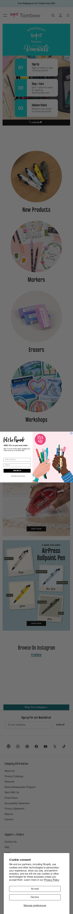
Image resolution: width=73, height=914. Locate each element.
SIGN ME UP (17, 471)
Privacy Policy (51, 880)
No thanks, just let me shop (18, 476)
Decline (35, 897)
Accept (35, 889)
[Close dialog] (71, 433)
